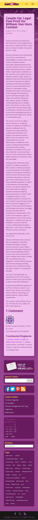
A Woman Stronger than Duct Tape (16, 406)
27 (10, 434)
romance (8, 491)
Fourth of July (9, 471)
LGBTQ (23, 478)
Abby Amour (9, 455)
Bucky (17, 462)
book (21, 459)
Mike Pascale (20, 481)
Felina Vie (17, 468)
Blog (23, 31)
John (9, 31)
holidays (14, 475)
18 (7, 432)
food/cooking (26, 468)
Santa (26, 491)
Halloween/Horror (27, 471)
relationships (26, 487)
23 (15, 432)
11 (7, 429)
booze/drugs (9, 462)
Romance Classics (18, 491)
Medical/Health (10, 481)
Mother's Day (15, 484)
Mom (27, 481)
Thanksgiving (19, 497)
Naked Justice (9, 412)
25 (7, 434)
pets (22, 484)
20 (10, 432)
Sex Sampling (9, 403)
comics (30, 462)
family (30, 465)
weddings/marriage (22, 500)
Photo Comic (9, 487)
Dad (14, 465)
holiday (8, 475)
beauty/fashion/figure (12, 459)
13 (10, 429)
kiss (20, 475)
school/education (11, 494)
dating (19, 465)
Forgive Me (8, 409)
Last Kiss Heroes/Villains (12, 478)
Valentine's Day (10, 500)
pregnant (17, 487)
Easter (24, 465)
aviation (17, 455)
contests (8, 465)
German (17, 471)
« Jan (6, 436)
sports (23, 494)
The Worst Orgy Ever (12, 400)
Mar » (13, 436)
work (7, 503)
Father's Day (9, 468)
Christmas (23, 462)
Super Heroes (10, 497)
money (8, 484)
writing (12, 503)
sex (19, 494)
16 (15, 429)
